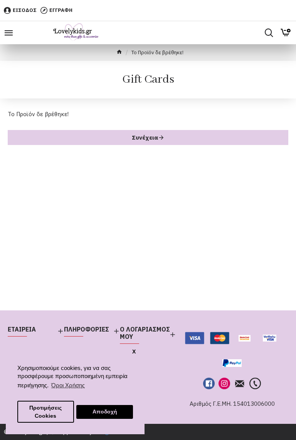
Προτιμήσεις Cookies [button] (45, 412)
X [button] (134, 352)
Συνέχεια (145, 137)
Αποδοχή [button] (104, 412)
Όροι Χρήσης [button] (68, 385)
